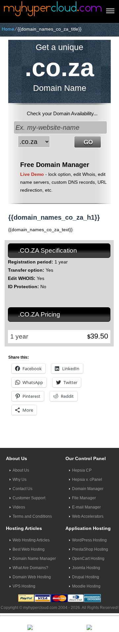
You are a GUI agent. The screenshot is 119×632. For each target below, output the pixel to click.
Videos (19, 507)
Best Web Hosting (29, 549)
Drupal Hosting (85, 577)
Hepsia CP (82, 470)
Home (8, 29)
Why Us (19, 479)
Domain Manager (87, 488)
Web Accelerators (87, 516)
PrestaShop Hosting (90, 549)
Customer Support (29, 498)
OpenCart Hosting (88, 558)
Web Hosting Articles (31, 540)
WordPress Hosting (89, 540)
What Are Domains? (30, 567)
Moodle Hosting (86, 586)
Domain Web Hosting (32, 577)
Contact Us (22, 488)
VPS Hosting (24, 586)
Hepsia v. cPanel (87, 479)
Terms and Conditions (32, 516)
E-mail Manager (86, 507)
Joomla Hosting (86, 567)
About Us (21, 470)
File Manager (84, 498)
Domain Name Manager (34, 558)
